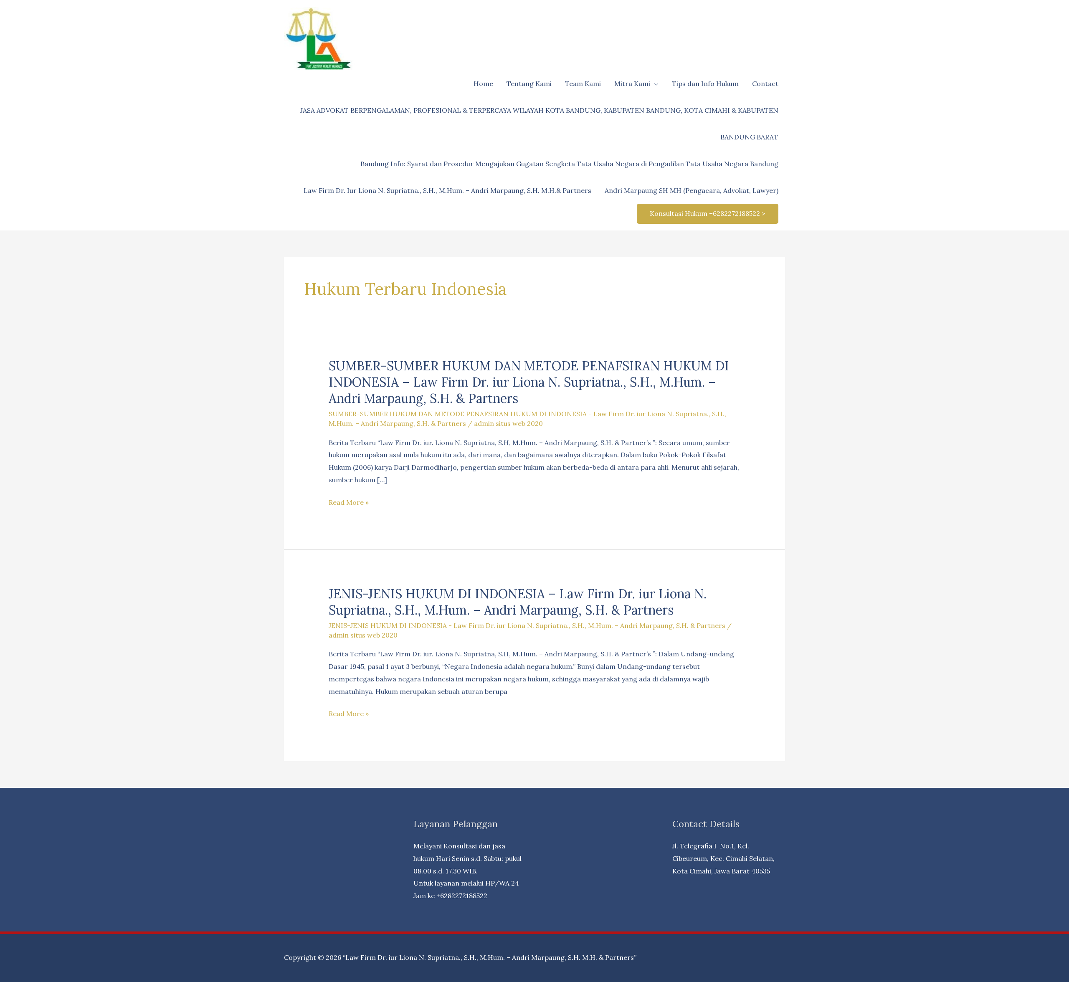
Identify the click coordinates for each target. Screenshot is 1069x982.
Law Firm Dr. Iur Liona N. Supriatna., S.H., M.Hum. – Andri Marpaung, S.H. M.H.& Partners (447, 190)
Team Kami (583, 83)
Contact (765, 83)
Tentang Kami (529, 83)
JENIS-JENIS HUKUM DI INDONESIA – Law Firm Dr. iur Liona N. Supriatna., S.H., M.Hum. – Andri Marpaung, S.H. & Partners (518, 602)
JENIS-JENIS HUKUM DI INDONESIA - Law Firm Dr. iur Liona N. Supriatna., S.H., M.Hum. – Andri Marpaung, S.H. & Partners (527, 625)
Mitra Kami (632, 83)
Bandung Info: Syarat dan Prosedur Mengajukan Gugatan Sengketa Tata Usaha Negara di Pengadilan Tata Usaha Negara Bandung (569, 163)
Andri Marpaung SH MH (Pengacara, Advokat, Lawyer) (691, 190)
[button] (707, 214)
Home (483, 83)
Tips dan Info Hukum (705, 83)
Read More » (349, 503)
